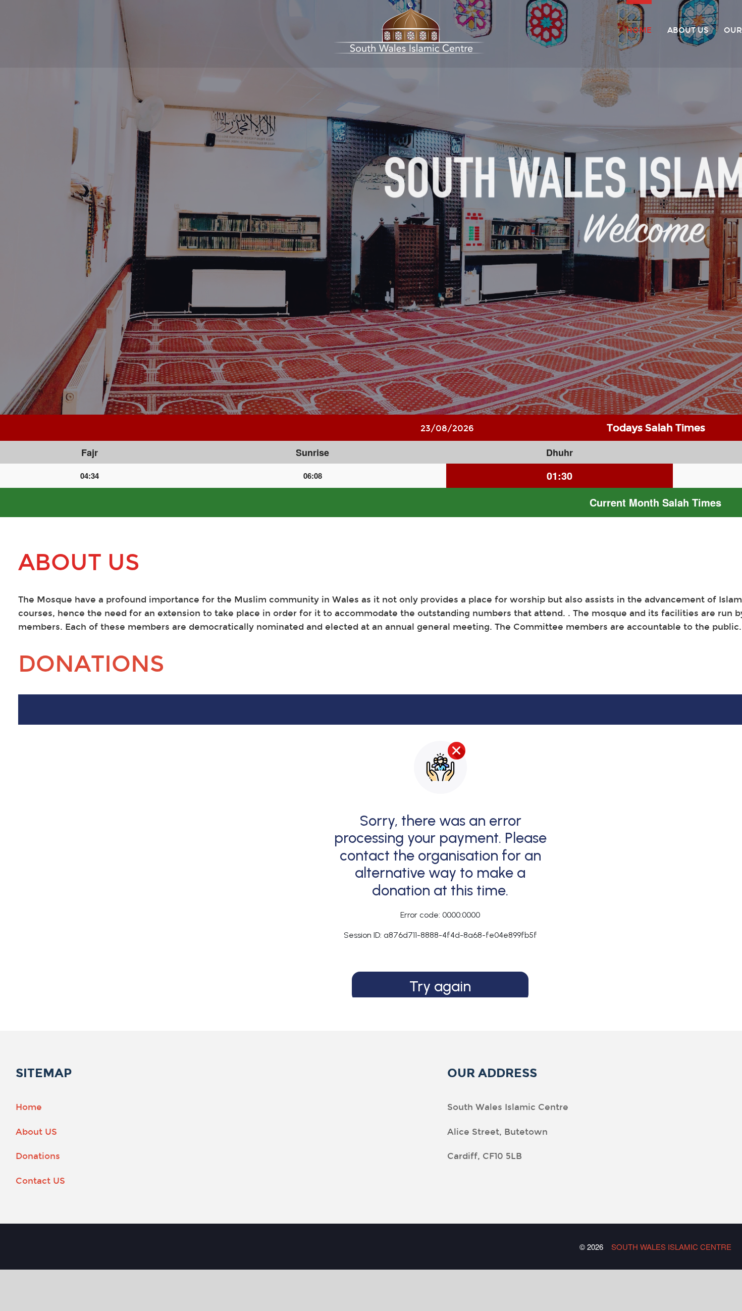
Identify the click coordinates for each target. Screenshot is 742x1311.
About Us (687, 30)
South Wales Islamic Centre (671, 1246)
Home (639, 30)
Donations (91, 664)
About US (36, 1132)
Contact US (40, 1181)
